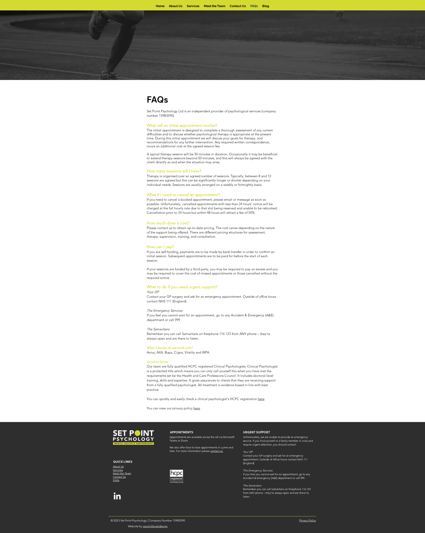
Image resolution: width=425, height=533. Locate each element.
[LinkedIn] (117, 496)
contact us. (216, 451)
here (261, 399)
